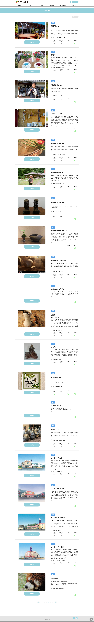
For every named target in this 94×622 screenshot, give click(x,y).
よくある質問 (63, 5)
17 (52, 602)
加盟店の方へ (23, 617)
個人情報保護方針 (38, 617)
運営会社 (50, 617)
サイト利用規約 (45, 617)
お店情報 (32, 42)
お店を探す (52, 5)
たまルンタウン (73, 5)
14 (46, 602)
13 (44, 602)
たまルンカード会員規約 (30, 617)
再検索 (76, 17)
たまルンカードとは (20, 5)
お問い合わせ (17, 617)
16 (50, 602)
